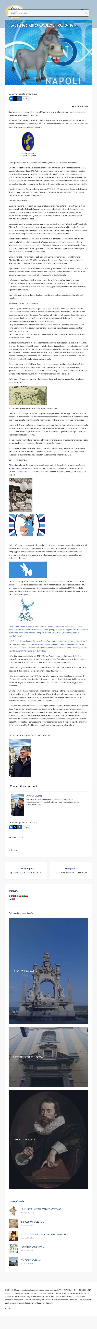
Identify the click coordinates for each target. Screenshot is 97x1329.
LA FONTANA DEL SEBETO (25, 970)
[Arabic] (23, 896)
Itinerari (14, 850)
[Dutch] (13, 899)
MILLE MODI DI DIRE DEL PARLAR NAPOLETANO (41, 1209)
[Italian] (10, 896)
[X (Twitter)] (15, 98)
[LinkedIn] (19, 98)
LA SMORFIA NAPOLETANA (32, 1247)
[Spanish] (20, 896)
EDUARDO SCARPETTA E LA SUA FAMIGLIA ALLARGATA (45, 1234)
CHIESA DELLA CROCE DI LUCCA (28, 1057)
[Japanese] (10, 899)
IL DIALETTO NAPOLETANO (32, 1221)
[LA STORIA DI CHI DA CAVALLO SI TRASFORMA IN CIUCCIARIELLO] (48, 52)
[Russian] (26, 896)
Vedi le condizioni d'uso (31, 1303)
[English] (13, 896)
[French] (16, 896)
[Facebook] (11, 98)
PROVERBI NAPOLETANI (31, 1259)
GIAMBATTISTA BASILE (24, 1139)
